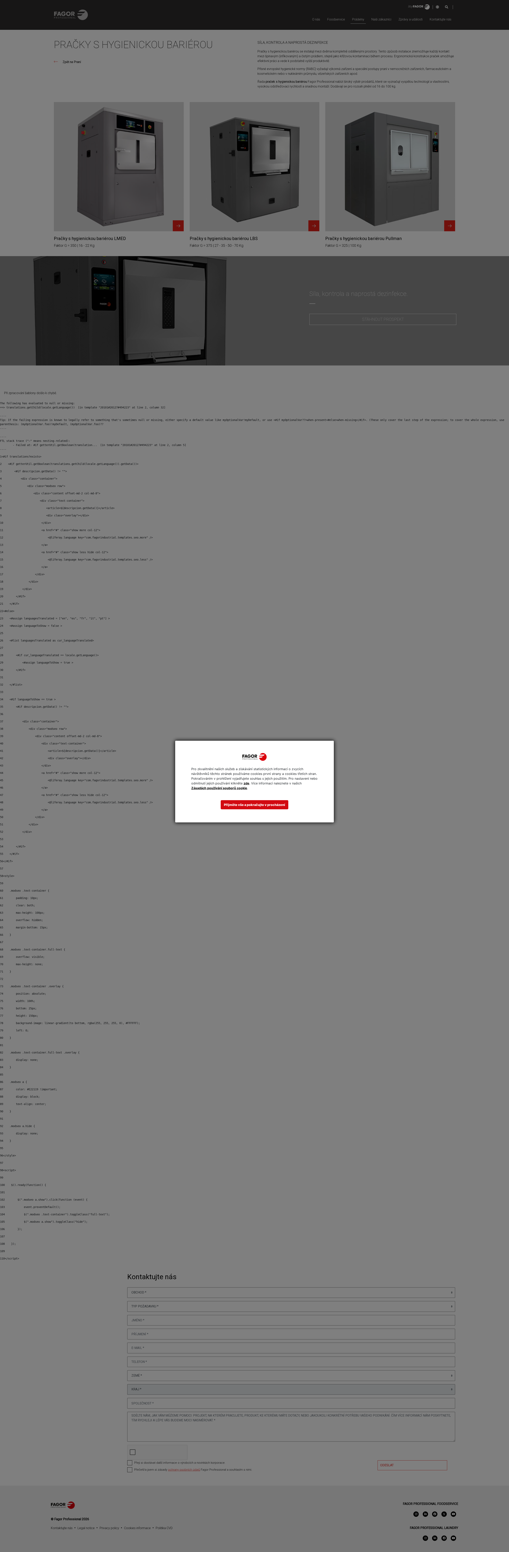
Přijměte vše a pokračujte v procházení (254, 805)
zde (246, 783)
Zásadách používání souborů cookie (219, 788)
